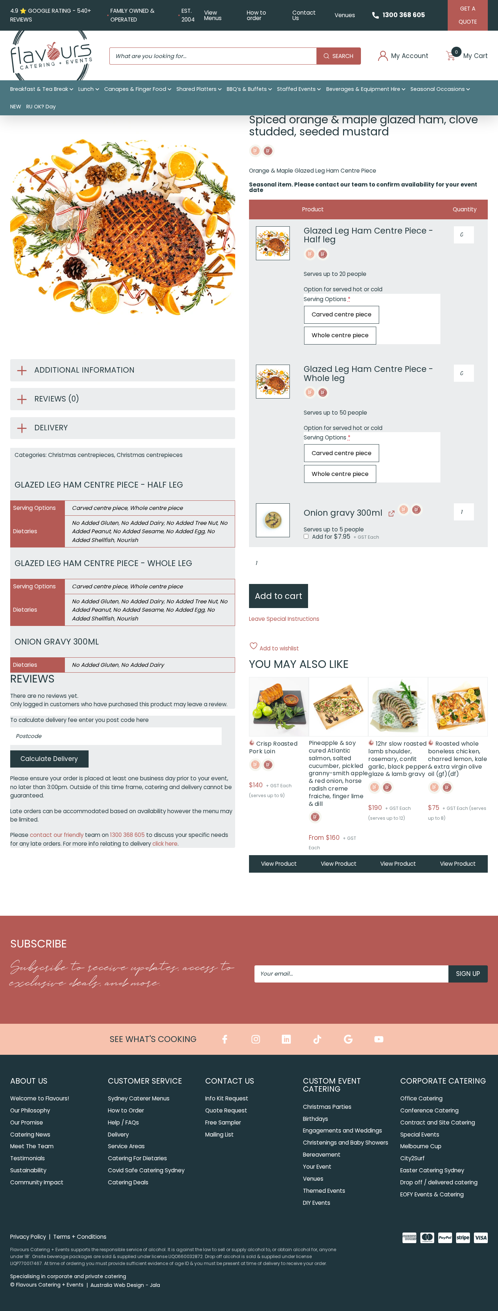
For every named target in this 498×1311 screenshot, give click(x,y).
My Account (409, 56)
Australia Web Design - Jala (125, 1285)
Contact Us (304, 15)
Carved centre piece (99, 508)
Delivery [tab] (51, 427)
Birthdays (315, 1119)
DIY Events (316, 1203)
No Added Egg (185, 531)
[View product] (391, 513)
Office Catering (421, 1098)
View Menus (213, 15)
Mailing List (219, 1134)
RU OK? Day (41, 106)
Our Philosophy (30, 1110)
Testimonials (27, 1158)
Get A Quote (468, 15)
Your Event (317, 1166)
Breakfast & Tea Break (39, 89)
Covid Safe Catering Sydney (146, 1170)
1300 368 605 (404, 15)
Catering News (30, 1134)
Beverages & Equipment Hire (363, 89)
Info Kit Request (226, 1098)
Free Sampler (223, 1122)
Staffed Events (296, 89)
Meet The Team (32, 1146)
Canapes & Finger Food (135, 89)
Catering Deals (128, 1182)
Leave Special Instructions (284, 619)
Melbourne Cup (420, 1146)
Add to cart (278, 596)
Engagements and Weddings (342, 1130)
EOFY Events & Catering (432, 1194)
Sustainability (28, 1170)
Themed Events (324, 1191)
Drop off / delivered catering (439, 1182)
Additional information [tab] (84, 370)
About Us (28, 1081)
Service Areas (126, 1146)
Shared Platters (196, 89)
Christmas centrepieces (81, 455)
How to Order (126, 1110)
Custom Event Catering (332, 1085)
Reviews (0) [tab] (56, 398)
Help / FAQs (123, 1122)
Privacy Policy (28, 1237)
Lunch (86, 89)
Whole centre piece (156, 508)
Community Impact (36, 1182)
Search (342, 56)
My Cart (471, 56)
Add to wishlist (278, 648)
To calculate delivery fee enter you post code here (79, 720)
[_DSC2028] (272, 520)
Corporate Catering (443, 1081)
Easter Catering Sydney (432, 1170)
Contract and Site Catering (437, 1122)
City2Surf (412, 1158)
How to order (256, 15)
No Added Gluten (95, 523)
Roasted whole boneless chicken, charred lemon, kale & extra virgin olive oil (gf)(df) (457, 758)
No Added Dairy (142, 523)
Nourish (127, 540)
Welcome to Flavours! (39, 1098)
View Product (279, 864)
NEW (15, 106)
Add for (345, 537)
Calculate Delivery (49, 758)
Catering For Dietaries (137, 1158)
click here (165, 843)
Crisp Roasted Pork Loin (273, 747)
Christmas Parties (327, 1107)
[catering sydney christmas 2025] (272, 243)
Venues (345, 15)
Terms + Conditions (79, 1237)
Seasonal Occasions (438, 89)
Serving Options (327, 299)
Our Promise (26, 1122)
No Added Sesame (138, 531)
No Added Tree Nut (191, 523)
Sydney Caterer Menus (139, 1098)
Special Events (419, 1134)
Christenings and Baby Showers (345, 1142)
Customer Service (145, 1081)
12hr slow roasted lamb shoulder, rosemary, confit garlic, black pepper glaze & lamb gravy (398, 758)
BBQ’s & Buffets (247, 89)
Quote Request (226, 1110)
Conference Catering (429, 1110)
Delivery (118, 1134)
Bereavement (322, 1154)
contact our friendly (56, 835)
